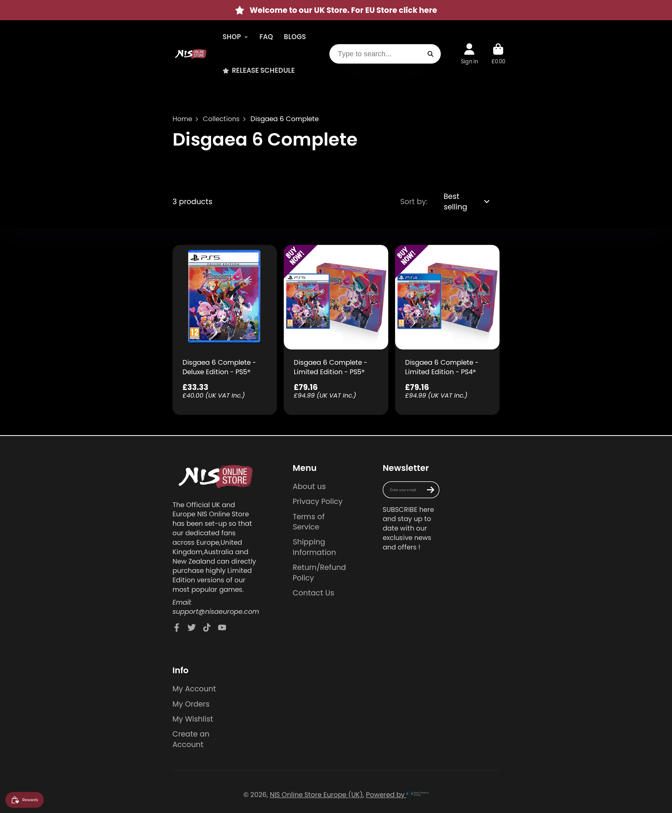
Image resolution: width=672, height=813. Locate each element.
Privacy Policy (318, 501)
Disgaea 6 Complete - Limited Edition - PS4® (447, 330)
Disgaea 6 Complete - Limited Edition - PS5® (336, 330)
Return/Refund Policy (319, 572)
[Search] (431, 54)
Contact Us (313, 593)
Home (182, 119)
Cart (498, 53)
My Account (194, 689)
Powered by (386, 794)
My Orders (190, 704)
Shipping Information (314, 547)
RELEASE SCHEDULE (263, 70)
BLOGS (295, 37)
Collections (221, 119)
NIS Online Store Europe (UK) (316, 794)
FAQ (266, 37)
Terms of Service (309, 522)
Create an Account (190, 739)
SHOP (232, 37)
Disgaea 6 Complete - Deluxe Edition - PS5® (224, 330)
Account (469, 53)
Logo (190, 53)
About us (309, 486)
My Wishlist (192, 719)
